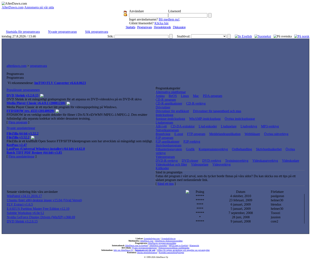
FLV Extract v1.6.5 (20, 204)
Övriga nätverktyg (276, 134)
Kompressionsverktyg (213, 149)
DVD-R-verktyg (167, 160)
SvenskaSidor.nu (168, 238)
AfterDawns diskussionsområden (169, 241)
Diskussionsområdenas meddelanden (173, 248)
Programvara (144, 27)
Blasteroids (194, 245)
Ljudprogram (164, 122)
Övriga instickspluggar (240, 118)
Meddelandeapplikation (225, 134)
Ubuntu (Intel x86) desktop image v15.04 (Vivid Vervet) (44, 200)
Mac (196, 96)
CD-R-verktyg (196, 103)
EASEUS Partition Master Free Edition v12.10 (38, 208)
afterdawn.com (16, 66)
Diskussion (179, 27)
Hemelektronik (162, 27)
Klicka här (161, 23)
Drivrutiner (163, 107)
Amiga (160, 96)
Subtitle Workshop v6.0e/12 (25, 213)
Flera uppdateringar (21, 156)
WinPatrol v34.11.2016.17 (24, 196)
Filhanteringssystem (169, 149)
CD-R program (166, 99)
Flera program (17, 122)
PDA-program (212, 96)
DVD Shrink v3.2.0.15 (22, 221)
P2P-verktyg (191, 141)
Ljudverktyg (249, 126)
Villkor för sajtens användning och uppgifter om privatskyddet (183, 250)
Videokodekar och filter (171, 164)
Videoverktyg (221, 164)
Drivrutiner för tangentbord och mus (217, 111)
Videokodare (290, 160)
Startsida (130, 27)
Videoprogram (165, 157)
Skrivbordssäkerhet (269, 149)
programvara (38, 66)
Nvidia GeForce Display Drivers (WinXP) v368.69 (41, 217)
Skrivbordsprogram (168, 145)
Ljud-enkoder (208, 126)
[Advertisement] (155, 50)
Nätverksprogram (167, 130)
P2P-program (164, 138)
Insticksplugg (164, 115)
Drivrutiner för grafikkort (172, 111)
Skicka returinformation (147, 252)
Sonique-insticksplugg (170, 118)
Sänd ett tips (165, 183)
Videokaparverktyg (265, 160)
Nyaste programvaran (62, 31)
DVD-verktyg (211, 160)
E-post (178, 134)
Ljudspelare (229, 126)
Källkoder (162, 168)
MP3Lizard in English (178, 245)
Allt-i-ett (161, 126)
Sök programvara (96, 31)
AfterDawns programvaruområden (162, 243)
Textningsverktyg (236, 160)
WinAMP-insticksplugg (205, 118)
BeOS (173, 96)
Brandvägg (163, 134)
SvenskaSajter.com (152, 238)
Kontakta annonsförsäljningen (171, 252)
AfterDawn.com (12, 7)
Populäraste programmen (23, 90)
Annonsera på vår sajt (145, 250)
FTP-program (196, 134)
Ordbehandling (242, 149)
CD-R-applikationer (169, 103)
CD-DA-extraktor (183, 126)
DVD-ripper (190, 160)
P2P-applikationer (167, 141)
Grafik (190, 149)
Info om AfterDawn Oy (123, 250)
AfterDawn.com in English (136, 245)
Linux (185, 96)
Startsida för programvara (23, 31)
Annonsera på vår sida (39, 7)
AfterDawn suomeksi (158, 245)
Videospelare (199, 164)
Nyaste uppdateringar (21, 128)
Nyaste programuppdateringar (144, 248)
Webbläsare (252, 134)
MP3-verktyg (270, 126)
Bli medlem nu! (169, 19)
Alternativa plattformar (171, 92)
